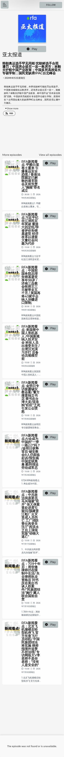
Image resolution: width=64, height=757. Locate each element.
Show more (12, 108)
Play (34, 49)
